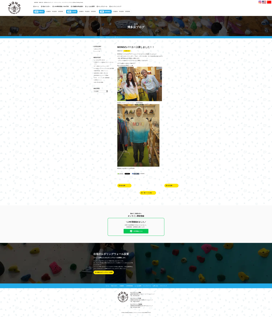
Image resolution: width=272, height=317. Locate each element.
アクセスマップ (150, 294)
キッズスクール (102, 6)
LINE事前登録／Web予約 (61, 6)
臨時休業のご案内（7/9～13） (101, 73)
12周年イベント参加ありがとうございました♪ (103, 63)
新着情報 (60, 11)
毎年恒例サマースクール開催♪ (101, 75)
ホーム (37, 6)
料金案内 (54, 11)
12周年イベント (98, 80)
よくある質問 (91, 6)
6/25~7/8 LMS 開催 (98, 82)
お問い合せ (155, 285)
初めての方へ (46, 6)
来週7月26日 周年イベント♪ (101, 70)
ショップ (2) (97, 51)
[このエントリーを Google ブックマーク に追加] (132, 173)
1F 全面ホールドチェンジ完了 (101, 66)
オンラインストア (116, 6)
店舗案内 (48, 11)
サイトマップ (163, 285)
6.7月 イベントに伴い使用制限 (101, 77)
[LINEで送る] (120, 173)
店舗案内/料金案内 (78, 6)
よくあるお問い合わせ (99, 60)
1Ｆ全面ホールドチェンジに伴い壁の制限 (104, 68)
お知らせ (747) (97, 49)
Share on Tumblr (136, 173)
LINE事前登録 (129, 285)
